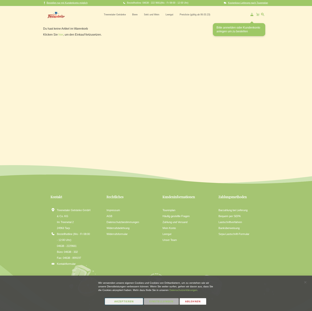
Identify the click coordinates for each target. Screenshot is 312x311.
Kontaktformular (66, 263)
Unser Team (169, 239)
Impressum (113, 210)
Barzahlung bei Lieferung (233, 210)
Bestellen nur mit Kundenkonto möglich (67, 2)
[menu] (157, 14)
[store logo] (56, 14)
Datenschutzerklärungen (183, 290)
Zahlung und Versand (174, 222)
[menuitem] (115, 14)
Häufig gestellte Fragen (176, 216)
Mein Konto (169, 228)
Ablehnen (193, 301)
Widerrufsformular (117, 234)
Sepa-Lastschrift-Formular (233, 234)
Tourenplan (168, 210)
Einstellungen (161, 301)
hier (60, 34)
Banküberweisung (229, 228)
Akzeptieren (124, 301)
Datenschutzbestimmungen (123, 222)
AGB (109, 216)
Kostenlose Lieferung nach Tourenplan (248, 2)
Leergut (166, 234)
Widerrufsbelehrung (118, 228)
